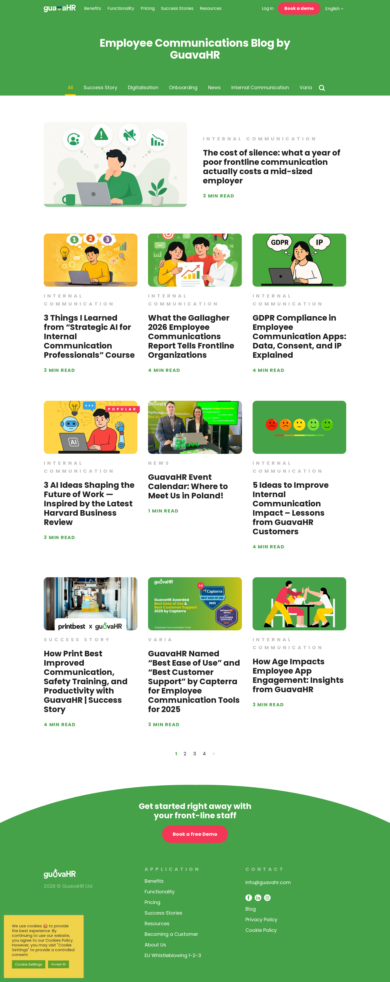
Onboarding (183, 87)
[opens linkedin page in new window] (258, 897)
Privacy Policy (261, 919)
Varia (306, 87)
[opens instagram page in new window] (267, 897)
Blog (250, 909)
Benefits (92, 8)
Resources (211, 8)
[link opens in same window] (60, 8)
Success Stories (177, 8)
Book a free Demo (195, 834)
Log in (268, 8)
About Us (155, 944)
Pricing (148, 8)
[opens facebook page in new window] (248, 897)
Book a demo (299, 8)
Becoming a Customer (171, 934)
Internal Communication (260, 87)
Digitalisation (143, 87)
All (70, 87)
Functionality (120, 8)
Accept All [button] (58, 964)
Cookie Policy (261, 930)
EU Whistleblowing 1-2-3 (173, 955)
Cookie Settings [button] (28, 964)
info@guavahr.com (268, 882)
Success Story (100, 87)
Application (173, 869)
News (214, 87)
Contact (265, 869)
